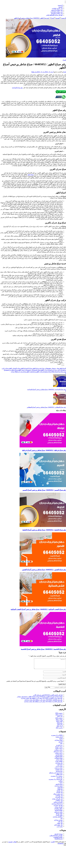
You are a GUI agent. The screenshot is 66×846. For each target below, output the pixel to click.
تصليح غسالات (59, 758)
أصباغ (64, 60)
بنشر (61, 743)
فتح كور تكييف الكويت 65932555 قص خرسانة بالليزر (48, 695)
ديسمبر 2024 (59, 713)
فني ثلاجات (59, 792)
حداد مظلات (59, 774)
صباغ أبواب (29, 368)
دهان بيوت (56, 368)
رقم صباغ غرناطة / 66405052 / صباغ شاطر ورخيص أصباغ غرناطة (44, 450)
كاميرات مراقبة (58, 802)
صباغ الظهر (23, 368)
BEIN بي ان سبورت (57, 735)
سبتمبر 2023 (59, 714)
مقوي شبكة (59, 813)
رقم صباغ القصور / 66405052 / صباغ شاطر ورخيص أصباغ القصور (44, 569)
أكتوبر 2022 (59, 721)
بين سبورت (59, 745)
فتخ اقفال (60, 789)
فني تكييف (60, 790)
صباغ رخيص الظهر (23, 370)
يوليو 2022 (60, 723)
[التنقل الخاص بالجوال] (65, 2)
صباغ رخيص (31, 370)
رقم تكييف (59, 777)
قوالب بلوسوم (12, 841)
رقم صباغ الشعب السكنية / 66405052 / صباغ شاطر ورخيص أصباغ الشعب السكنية (38, 609)
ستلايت (60, 781)
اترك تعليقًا (34, 72)
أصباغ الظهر (62, 368)
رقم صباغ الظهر (37, 368)
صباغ (61, 782)
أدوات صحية (59, 737)
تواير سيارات (59, 763)
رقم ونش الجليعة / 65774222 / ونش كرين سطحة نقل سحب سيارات (43, 700)
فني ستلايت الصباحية (57, 12)
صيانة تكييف (59, 784)
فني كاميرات (59, 797)
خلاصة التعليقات (58, 837)
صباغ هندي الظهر (31, 371)
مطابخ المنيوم (59, 810)
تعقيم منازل (59, 759)
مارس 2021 (59, 727)
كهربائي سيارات (58, 805)
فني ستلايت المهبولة (57, 13)
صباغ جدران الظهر (46, 370)
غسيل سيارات (59, 785)
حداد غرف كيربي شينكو (56, 772)
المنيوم (61, 741)
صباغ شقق (31, 174)
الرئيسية (60, 5)
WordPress (61, 843)
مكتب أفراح (59, 815)
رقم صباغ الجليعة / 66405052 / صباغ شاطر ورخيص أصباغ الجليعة (44, 530)
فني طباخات (59, 795)
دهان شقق (51, 368)
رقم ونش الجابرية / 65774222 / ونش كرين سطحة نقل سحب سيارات (43, 701)
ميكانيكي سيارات (58, 816)
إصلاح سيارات (59, 740)
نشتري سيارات (58, 820)
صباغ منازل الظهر (41, 371)
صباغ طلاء (54, 371)
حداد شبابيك (59, 771)
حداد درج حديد (59, 768)
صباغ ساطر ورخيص (12, 370)
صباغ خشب (38, 370)
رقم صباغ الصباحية (17, 87)
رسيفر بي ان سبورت (57, 776)
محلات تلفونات (58, 808)
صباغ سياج (60, 371)
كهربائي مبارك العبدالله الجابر (54, 15)
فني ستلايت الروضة (57, 10)
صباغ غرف (48, 371)
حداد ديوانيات (59, 769)
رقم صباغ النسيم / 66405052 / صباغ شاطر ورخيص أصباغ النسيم (44, 490)
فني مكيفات (59, 800)
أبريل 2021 (60, 726)
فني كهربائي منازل (57, 798)
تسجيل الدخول (58, 834)
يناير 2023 (60, 716)
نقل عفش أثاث (58, 825)
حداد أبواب (60, 764)
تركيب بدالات (59, 748)
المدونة (61, 7)
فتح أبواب (60, 787)
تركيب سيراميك (58, 751)
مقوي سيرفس (58, 812)
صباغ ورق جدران (21, 371)
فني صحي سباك (58, 794)
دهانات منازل (45, 368)
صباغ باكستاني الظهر (14, 368)
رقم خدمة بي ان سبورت (56, 779)
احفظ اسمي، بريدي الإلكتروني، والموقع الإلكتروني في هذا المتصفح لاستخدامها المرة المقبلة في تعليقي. (35, 681)
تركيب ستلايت (58, 750)
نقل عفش (60, 823)
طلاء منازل (14, 371)
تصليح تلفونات (59, 756)
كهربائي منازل (59, 807)
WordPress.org (59, 838)
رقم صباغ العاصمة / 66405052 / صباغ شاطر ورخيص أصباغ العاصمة (43, 649)
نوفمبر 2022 (59, 719)
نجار (61, 818)
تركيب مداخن (59, 753)
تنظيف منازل (59, 761)
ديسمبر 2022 (59, 718)
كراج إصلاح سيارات (57, 803)
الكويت (53, 841)
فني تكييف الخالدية (57, 8)
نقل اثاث (60, 821)
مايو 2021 (60, 724)
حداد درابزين (59, 766)
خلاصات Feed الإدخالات (56, 835)
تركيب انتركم (59, 746)
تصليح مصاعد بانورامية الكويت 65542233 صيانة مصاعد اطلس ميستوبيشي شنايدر (40, 696)
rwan (64, 72)
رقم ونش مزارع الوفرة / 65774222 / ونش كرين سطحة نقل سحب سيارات (42, 698)
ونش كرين (60, 826)
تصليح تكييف (59, 754)
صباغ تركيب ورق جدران (57, 370)
